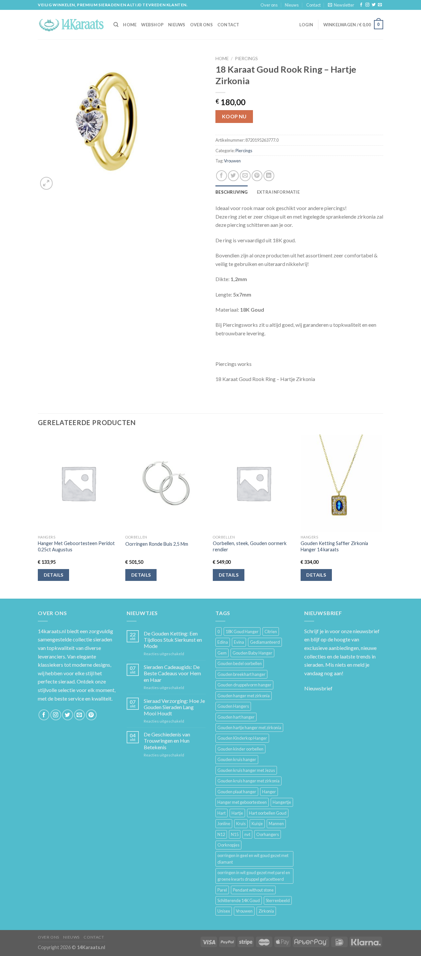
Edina (222, 642)
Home (222, 58)
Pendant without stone (253, 890)
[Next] (381, 516)
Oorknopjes (228, 845)
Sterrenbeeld (278, 900)
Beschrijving (231, 192)
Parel (222, 890)
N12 (221, 834)
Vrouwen (232, 160)
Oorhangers (267, 834)
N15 (234, 834)
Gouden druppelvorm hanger (244, 684)
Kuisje (257, 823)
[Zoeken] (115, 24)
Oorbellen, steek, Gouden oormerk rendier (249, 546)
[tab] (231, 192)
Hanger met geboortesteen (242, 802)
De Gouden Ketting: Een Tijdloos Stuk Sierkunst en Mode (173, 639)
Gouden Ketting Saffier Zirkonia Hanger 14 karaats (334, 546)
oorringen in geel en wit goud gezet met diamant (252, 859)
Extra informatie (278, 192)
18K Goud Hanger (242, 631)
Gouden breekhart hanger (241, 674)
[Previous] (38, 516)
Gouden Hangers (233, 706)
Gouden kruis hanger (236, 759)
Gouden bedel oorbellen (239, 663)
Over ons (269, 5)
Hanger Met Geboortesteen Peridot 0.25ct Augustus (76, 546)
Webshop (152, 24)
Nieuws (292, 5)
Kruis (241, 823)
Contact (313, 5)
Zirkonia (266, 911)
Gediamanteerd (265, 642)
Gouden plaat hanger (236, 791)
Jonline (223, 823)
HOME (129, 24)
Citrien (270, 631)
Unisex (223, 911)
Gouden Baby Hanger (252, 653)
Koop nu (234, 116)
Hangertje (282, 802)
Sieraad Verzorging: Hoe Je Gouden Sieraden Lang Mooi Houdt (174, 707)
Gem (222, 653)
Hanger (269, 791)
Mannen (276, 823)
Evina (239, 642)
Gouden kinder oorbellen (240, 749)
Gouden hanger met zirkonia (243, 695)
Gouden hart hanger (236, 717)
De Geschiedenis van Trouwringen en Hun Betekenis (167, 740)
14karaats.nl (52, 631)
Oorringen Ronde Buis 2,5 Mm (156, 544)
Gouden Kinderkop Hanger (242, 738)
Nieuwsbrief (318, 688)
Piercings (246, 58)
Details (53, 575)
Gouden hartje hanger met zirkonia (249, 727)
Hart (221, 813)
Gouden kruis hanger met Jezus (246, 770)
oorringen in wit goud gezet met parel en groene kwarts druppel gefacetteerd (253, 876)
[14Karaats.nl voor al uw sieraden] (71, 24)
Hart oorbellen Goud (267, 813)
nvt (247, 834)
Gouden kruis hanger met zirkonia (248, 780)
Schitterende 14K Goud (238, 900)
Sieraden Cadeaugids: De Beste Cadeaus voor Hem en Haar (172, 673)
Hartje (237, 813)
